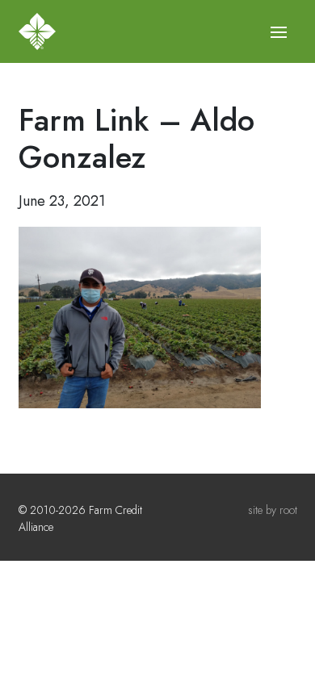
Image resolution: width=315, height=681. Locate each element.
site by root (272, 510)
